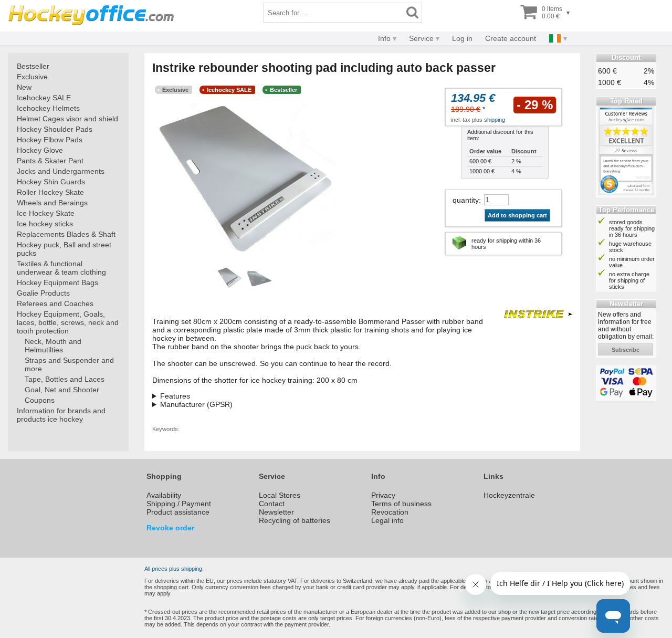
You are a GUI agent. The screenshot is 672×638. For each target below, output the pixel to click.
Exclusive (32, 76)
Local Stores (279, 495)
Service (421, 38)
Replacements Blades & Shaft (66, 234)
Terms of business (401, 503)
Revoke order (170, 528)
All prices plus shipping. (174, 569)
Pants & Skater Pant (50, 160)
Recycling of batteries (294, 520)
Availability (163, 495)
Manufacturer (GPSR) (196, 404)
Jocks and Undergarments (60, 171)
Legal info (387, 520)
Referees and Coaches (55, 303)
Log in (462, 38)
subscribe (625, 350)
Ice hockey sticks (45, 223)
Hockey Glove (40, 150)
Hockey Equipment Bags (57, 282)
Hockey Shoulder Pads (54, 129)
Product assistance (177, 512)
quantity (466, 200)
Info (384, 38)
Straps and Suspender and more (69, 364)
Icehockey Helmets (48, 108)
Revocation (389, 512)
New (24, 87)
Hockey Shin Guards (51, 181)
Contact (272, 503)
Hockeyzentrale (509, 495)
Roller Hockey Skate (50, 192)
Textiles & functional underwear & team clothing (61, 267)
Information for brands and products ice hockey (61, 414)
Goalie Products (43, 293)
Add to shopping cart (517, 215)
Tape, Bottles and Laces (64, 379)
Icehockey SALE (44, 97)
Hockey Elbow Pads (49, 139)
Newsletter (276, 512)
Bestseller (33, 66)
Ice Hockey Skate (46, 213)
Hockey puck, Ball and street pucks (64, 248)
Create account (510, 38)
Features (175, 396)
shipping (494, 120)
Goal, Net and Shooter (62, 389)
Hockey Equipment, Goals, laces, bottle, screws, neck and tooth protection (68, 322)
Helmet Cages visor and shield (67, 118)
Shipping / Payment (178, 503)
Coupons (40, 400)
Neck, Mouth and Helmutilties (53, 345)
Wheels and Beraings (52, 202)
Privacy (383, 495)
